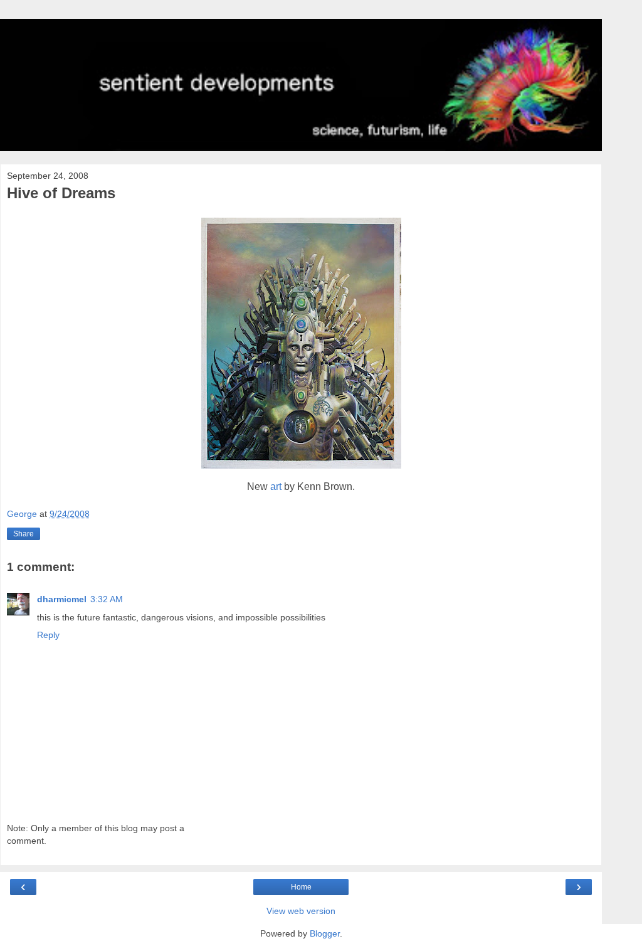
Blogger (325, 933)
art (276, 486)
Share (23, 533)
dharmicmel (62, 599)
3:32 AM (106, 599)
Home (301, 887)
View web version (300, 911)
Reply (48, 635)
